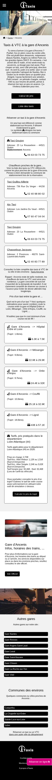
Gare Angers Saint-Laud (16, 646)
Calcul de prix (26, 96)
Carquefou (10, 708)
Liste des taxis (26, 106)
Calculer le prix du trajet (26, 494)
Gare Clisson (11, 663)
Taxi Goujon (17, 140)
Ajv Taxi (11, 204)
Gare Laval (10, 651)
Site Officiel (12, 574)
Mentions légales (26, 763)
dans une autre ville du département (26, 734)
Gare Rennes (11, 640)
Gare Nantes (11, 634)
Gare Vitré (9, 675)
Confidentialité (26, 758)
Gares (10, 38)
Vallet (7, 725)
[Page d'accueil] (4, 38)
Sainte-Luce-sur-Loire (15, 719)
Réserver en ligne (38, 761)
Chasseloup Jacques (19, 249)
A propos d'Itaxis (26, 768)
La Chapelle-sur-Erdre (15, 714)
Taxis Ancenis (37, 272)
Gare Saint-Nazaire (14, 657)
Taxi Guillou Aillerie (18, 181)
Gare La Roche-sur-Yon (16, 669)
